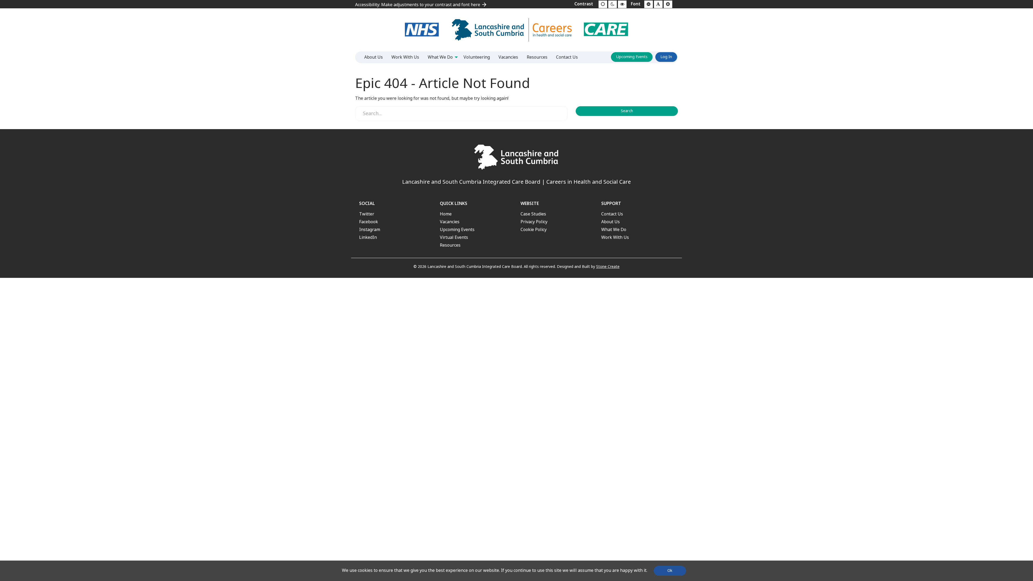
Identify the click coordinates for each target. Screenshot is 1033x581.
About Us (610, 222)
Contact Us (612, 214)
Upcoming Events (632, 57)
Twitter (366, 214)
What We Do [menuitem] (440, 57)
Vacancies (449, 222)
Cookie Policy (534, 229)
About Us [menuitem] (373, 57)
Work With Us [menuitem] (405, 57)
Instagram (369, 229)
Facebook (368, 222)
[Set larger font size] (668, 4)
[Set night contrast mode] (612, 4)
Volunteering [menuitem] (477, 57)
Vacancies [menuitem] (508, 57)
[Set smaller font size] (648, 4)
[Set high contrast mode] (622, 4)
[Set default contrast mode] (603, 4)
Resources (450, 245)
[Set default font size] (658, 4)
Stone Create (608, 266)
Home (446, 214)
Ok (669, 570)
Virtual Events (454, 237)
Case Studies (533, 214)
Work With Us (615, 237)
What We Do (613, 229)
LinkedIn (368, 237)
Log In (666, 57)
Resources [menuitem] (537, 57)
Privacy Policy (534, 222)
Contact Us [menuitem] (567, 57)
